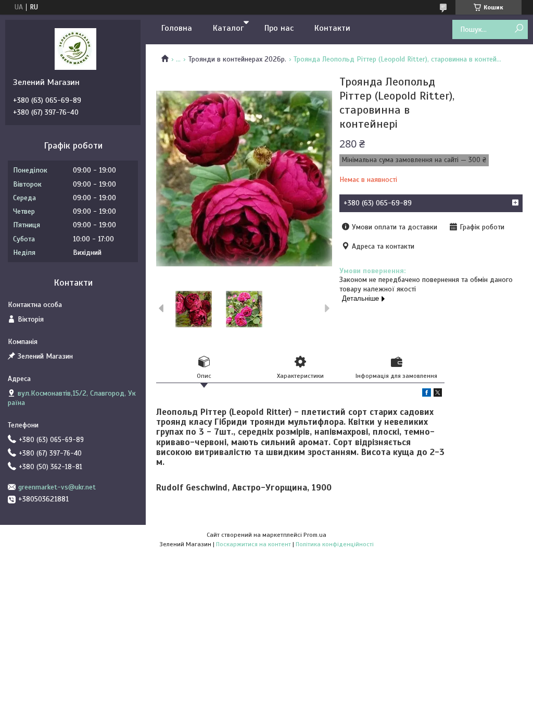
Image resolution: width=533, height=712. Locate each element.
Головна (176, 28)
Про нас (279, 28)
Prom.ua (314, 534)
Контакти (332, 28)
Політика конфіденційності (335, 544)
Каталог (228, 28)
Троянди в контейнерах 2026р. (237, 59)
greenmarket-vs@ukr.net (57, 487)
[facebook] (426, 394)
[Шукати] (519, 29)
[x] (438, 394)
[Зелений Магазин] (75, 48)
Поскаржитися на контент (253, 544)
